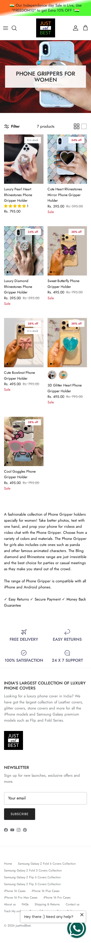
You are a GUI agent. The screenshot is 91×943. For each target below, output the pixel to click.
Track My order (14, 911)
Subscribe (20, 814)
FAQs (25, 904)
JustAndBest (23, 925)
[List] (84, 126)
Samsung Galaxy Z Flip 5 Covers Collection (32, 884)
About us (10, 904)
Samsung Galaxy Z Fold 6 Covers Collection (47, 863)
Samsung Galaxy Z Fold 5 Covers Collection (33, 870)
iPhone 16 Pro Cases (57, 897)
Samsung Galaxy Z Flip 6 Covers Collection (32, 877)
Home (8, 863)
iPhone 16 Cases (15, 891)
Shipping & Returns (47, 904)
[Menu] (5, 28)
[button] (15, 206)
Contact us (72, 904)
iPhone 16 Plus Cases (45, 891)
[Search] (16, 28)
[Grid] (77, 126)
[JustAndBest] (45, 27)
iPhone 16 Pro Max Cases (20, 897)
